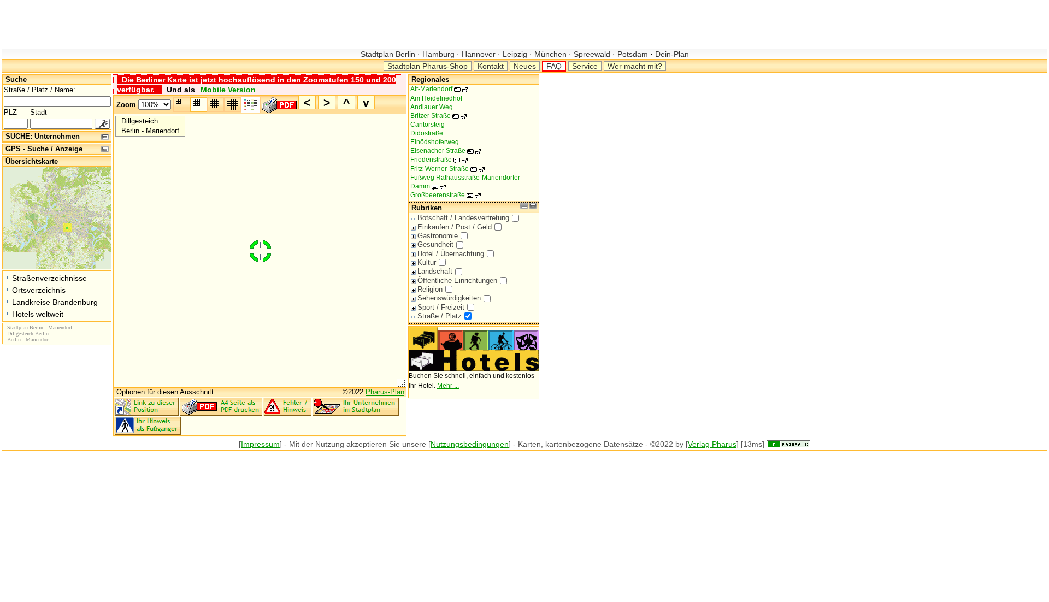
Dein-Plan (671, 54)
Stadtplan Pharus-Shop (427, 66)
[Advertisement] (201, 24)
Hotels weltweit (37, 314)
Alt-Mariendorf (437, 89)
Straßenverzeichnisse (49, 278)
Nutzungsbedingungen (470, 444)
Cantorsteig (427, 124)
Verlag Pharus (712, 444)
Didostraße (426, 133)
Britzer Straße (436, 116)
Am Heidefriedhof (436, 98)
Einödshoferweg (434, 142)
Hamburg (438, 54)
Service (585, 66)
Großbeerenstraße (443, 195)
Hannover (478, 54)
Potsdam (632, 54)
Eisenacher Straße (443, 150)
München (550, 54)
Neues (525, 66)
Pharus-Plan (385, 392)
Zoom (126, 105)
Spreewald (591, 54)
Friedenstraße (436, 159)
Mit (294, 444)
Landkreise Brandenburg (55, 302)
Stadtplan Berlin (389, 54)
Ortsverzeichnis (39, 290)
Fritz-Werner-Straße (445, 169)
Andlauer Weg (431, 107)
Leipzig (514, 54)
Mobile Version (228, 89)
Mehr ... (448, 385)
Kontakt (491, 66)
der (307, 444)
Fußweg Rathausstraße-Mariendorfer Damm (465, 182)
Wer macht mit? (635, 66)
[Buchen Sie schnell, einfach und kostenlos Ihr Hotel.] (474, 369)
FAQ (554, 66)
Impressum (260, 444)
